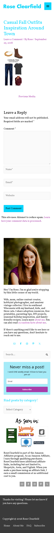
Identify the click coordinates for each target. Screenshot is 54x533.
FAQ (29, 525)
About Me (18, 525)
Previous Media (27, 96)
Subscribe (27, 389)
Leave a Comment (13, 39)
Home (7, 525)
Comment (10, 128)
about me (40, 320)
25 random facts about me (32, 322)
